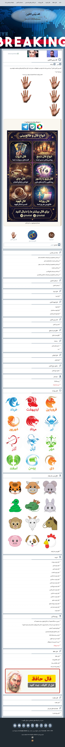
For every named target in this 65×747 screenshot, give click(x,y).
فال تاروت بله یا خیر (54, 607)
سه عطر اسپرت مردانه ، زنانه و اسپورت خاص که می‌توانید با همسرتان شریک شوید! (40, 624)
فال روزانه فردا (56, 713)
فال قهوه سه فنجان (55, 310)
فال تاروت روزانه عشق (54, 603)
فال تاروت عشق (55, 600)
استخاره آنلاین (19, 2)
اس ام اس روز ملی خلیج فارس (52, 271)
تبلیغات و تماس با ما (9, 2)
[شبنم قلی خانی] (13, 54)
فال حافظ (55, 2)
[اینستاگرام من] (37, 726)
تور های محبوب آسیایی (54, 628)
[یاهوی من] (50, 726)
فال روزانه (40, 2)
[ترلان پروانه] (32, 54)
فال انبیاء (57, 296)
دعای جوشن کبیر (55, 346)
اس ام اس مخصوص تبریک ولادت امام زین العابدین (48, 274)
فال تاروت (47, 2)
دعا (58, 349)
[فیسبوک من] (41, 726)
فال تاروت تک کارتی (54, 576)
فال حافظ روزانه (55, 659)
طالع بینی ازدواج (55, 335)
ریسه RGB (56, 381)
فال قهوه (57, 307)
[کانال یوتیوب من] (19, 726)
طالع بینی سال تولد (55, 551)
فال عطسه (57, 702)
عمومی (52, 245)
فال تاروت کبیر (56, 565)
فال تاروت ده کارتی (55, 596)
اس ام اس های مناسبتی (30, 2)
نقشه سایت (24, 734)
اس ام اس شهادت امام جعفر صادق (51, 261)
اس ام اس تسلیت (55, 268)
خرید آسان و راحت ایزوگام (53, 642)
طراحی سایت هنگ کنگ (54, 635)
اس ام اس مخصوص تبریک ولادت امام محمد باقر (48, 257)
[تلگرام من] (45, 726)
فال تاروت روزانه (55, 562)
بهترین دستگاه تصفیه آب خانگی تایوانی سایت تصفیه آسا (46, 621)
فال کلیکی (57, 360)
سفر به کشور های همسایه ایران (52, 631)
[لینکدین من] (15, 726)
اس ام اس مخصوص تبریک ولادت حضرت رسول (48, 264)
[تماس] (32, 726)
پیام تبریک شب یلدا (55, 666)
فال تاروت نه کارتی (55, 593)
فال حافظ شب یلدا (55, 663)
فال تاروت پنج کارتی (54, 586)
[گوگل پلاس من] (23, 726)
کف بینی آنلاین (33, 13)
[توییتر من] (28, 726)
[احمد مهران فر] (52, 54)
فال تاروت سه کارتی (54, 579)
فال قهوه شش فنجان (54, 314)
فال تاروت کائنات (55, 572)
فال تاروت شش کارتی (54, 590)
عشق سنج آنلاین (55, 370)
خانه (60, 2)
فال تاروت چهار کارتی (54, 583)
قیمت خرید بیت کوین (54, 638)
